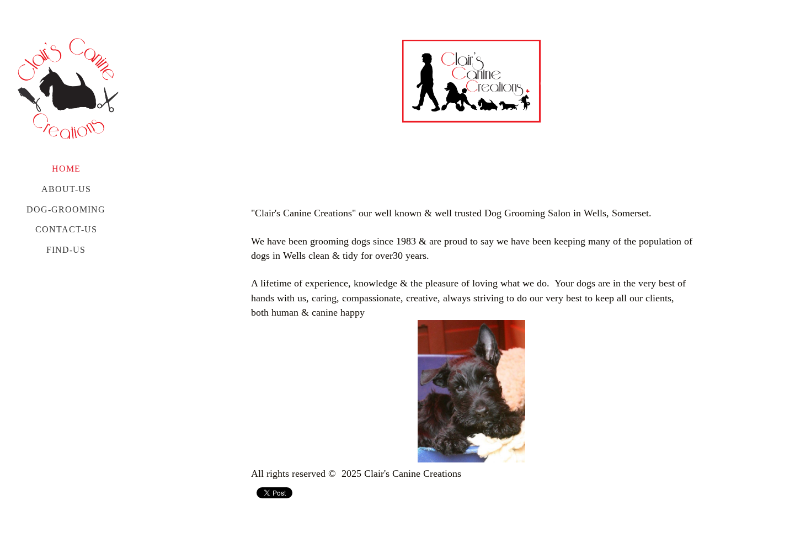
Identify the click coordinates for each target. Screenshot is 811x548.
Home (66, 168)
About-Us (66, 189)
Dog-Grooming (65, 209)
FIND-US (66, 249)
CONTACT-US (66, 229)
